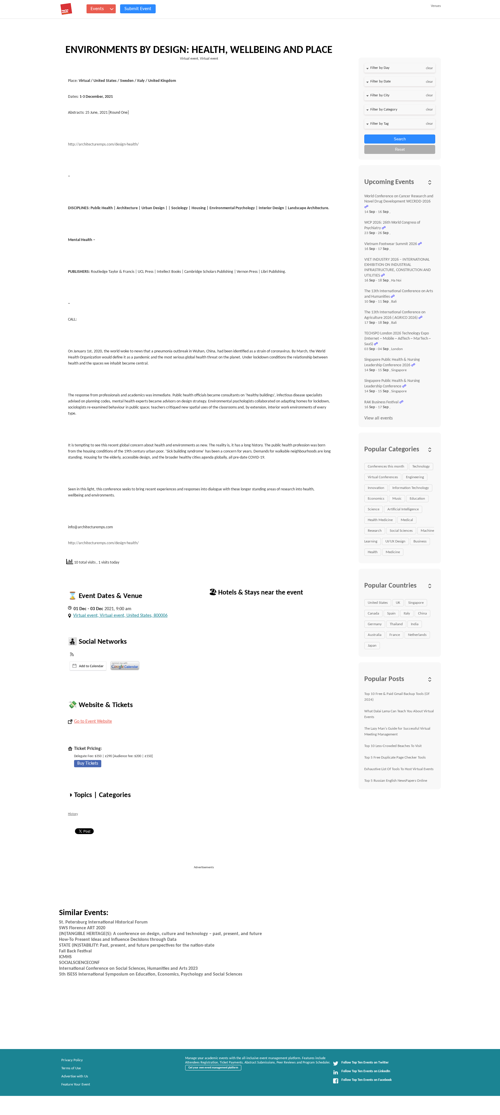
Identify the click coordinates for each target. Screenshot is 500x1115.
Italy (407, 613)
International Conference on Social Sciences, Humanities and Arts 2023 (128, 968)
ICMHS (65, 957)
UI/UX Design (395, 541)
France (394, 635)
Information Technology (410, 488)
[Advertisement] (206, 883)
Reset (400, 149)
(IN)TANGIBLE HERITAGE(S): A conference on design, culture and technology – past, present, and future (160, 934)
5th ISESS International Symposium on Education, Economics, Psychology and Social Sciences (150, 974)
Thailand (396, 624)
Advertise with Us (74, 1076)
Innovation (376, 488)
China (422, 613)
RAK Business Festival (381, 402)
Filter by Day (379, 68)
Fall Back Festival (75, 951)
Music (397, 499)
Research (375, 531)
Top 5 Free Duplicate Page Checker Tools (395, 757)
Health (373, 552)
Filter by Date (380, 81)
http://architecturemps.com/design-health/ (103, 144)
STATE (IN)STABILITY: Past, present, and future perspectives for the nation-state (136, 945)
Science (373, 509)
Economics (376, 499)
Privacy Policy (72, 1060)
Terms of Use (71, 1068)
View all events (378, 418)
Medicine (393, 552)
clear (429, 68)
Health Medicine (380, 520)
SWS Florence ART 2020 (82, 928)
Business (420, 541)
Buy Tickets (87, 763)
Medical (407, 520)
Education (417, 499)
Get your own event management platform (213, 1067)
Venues (436, 6)
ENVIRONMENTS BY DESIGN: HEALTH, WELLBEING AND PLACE (198, 50)
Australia (374, 635)
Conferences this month (386, 466)
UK (398, 603)
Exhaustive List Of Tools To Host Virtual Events (398, 769)
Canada (373, 613)
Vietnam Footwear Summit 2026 (390, 244)
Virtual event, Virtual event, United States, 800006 (120, 615)
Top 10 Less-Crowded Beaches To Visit (393, 746)
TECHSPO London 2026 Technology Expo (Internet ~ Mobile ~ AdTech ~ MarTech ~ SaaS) (397, 338)
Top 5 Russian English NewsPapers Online (395, 781)
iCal (88, 666)
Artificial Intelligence (403, 509)
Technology (421, 466)
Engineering (415, 477)
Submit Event (137, 8)
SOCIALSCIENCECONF (79, 963)
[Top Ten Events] (66, 9)
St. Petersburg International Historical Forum (103, 922)
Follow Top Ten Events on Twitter (365, 1062)
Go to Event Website (93, 721)
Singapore (416, 603)
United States (378, 603)
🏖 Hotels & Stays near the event (256, 592)
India (414, 624)
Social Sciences (401, 531)
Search (400, 139)
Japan (372, 645)
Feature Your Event (75, 1084)
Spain (391, 613)
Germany (375, 624)
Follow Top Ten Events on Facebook (366, 1080)
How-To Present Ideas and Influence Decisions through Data (118, 939)
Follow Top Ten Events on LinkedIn (365, 1071)
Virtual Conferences (383, 477)
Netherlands (417, 635)
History (73, 814)
